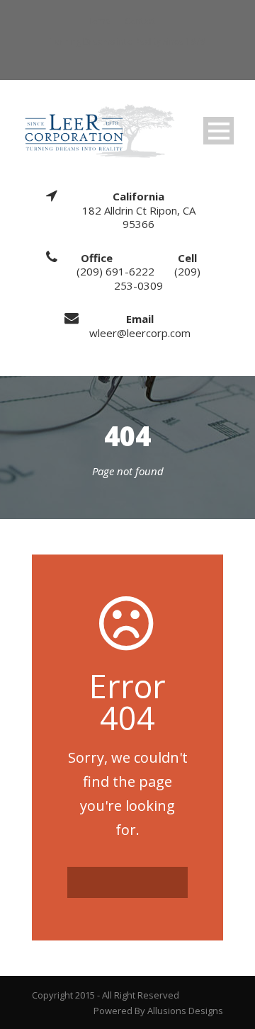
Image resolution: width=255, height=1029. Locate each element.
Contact (140, 21)
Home (98, 21)
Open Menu (218, 130)
